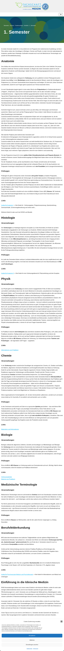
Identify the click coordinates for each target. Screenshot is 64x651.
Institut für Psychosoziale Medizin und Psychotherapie (17, 574)
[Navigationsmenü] (61, 14)
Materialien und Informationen (10, 429)
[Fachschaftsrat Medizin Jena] (32, 6)
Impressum (35, 648)
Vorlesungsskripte (6, 477)
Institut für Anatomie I (7, 205)
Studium (12, 25)
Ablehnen (32, 640)
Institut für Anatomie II (7, 273)
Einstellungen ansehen (32, 644)
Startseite (6, 25)
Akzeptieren (32, 635)
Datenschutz (29, 648)
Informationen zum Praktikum (9, 350)
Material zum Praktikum (8, 479)
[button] (61, 621)
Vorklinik (26, 25)
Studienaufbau (19, 25)
